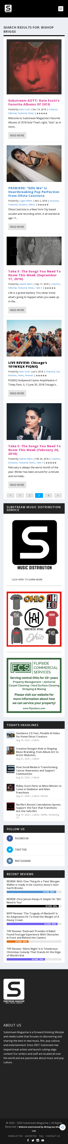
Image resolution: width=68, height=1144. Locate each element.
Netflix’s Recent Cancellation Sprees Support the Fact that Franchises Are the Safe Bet (38, 808)
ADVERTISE (31, 1135)
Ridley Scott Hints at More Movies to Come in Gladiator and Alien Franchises (39, 789)
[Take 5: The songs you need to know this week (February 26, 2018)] (34, 421)
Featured (22, 113)
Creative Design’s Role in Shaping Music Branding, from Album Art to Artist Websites (37, 752)
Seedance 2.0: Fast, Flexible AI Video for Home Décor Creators (38, 734)
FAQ (41, 1135)
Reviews (29, 375)
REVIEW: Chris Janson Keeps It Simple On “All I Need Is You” (34, 900)
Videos (31, 204)
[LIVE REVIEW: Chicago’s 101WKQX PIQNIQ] (34, 338)
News (31, 113)
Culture (35, 740)
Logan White (25, 200)
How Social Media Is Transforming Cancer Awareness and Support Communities (36, 770)
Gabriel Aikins (26, 283)
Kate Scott (24, 109)
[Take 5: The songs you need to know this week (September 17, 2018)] (34, 251)
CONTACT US (53, 1135)
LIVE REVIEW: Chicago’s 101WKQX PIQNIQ (27, 365)
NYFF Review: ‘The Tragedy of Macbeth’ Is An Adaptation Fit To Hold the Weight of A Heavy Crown (33, 917)
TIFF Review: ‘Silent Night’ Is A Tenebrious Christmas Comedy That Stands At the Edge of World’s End (34, 952)
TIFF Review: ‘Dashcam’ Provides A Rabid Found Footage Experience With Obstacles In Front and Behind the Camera (33, 934)
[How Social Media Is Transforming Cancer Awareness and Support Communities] (11, 769)
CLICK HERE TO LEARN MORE (27, 579)
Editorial (12, 113)
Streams (23, 204)
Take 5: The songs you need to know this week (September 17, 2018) (34, 275)
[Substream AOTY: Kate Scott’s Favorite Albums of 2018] (34, 66)
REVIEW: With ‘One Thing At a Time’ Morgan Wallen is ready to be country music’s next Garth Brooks (33, 885)
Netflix (44, 814)
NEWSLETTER (15, 1135)
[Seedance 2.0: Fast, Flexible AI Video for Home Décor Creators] (11, 735)
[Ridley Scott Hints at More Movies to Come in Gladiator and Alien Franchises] (11, 788)
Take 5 (38, 287)
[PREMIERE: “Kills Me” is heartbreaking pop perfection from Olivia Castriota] (34, 163)
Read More (17, 135)
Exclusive (54, 200)
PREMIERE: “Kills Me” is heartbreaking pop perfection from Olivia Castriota (33, 192)
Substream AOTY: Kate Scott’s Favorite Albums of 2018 (34, 102)
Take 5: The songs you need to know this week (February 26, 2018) (34, 450)
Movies (44, 795)
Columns (53, 109)
